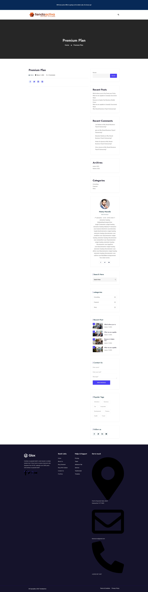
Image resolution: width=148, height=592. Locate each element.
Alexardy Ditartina (100, 136)
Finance (107, 411)
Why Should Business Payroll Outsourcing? (104, 109)
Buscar (94, 72)
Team (76, 461)
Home (67, 45)
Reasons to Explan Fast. (109, 339)
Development (97, 411)
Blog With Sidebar (63, 467)
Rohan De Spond (99, 141)
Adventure (96, 401)
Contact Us (61, 471)
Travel (103, 416)
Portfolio (60, 474)
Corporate (103, 406)
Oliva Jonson (98, 147)
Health (95, 416)
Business (106, 401)
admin (32, 75)
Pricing (77, 458)
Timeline (77, 474)
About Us (60, 461)
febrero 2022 (96, 168)
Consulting (95, 184)
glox (96, 130)
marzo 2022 (96, 166)
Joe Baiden (98, 124)
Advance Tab (78, 464)
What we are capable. (110, 332)
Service (77, 467)
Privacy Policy (115, 588)
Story (94, 188)
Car (95, 406)
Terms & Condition (105, 588)
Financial (95, 186)
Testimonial (78, 471)
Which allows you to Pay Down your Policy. (104, 93)
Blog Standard (62, 464)
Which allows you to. (110, 324)
